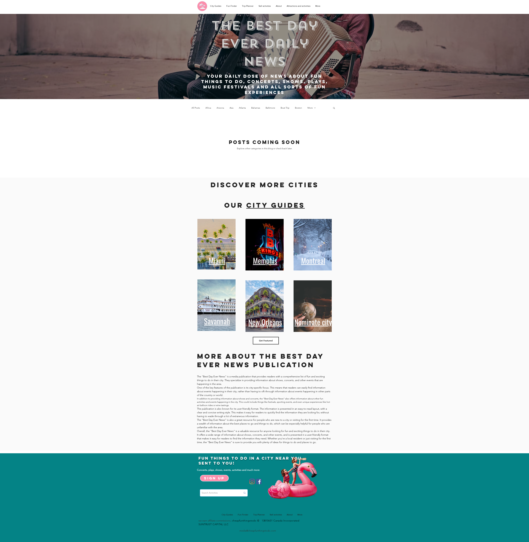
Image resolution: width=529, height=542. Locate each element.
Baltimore (270, 107)
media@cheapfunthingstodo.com (257, 530)
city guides (275, 205)
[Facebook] (258, 481)
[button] (334, 108)
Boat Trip (285, 107)
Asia (231, 107)
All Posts (195, 107)
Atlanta (242, 107)
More (310, 107)
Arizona (220, 107)
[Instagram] (252, 481)
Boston (298, 107)
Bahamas (255, 107)
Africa (208, 107)
